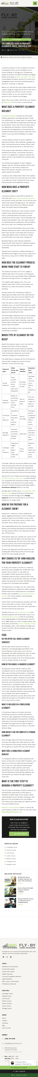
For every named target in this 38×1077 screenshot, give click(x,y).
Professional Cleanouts (9, 984)
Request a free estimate (10, 807)
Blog (3, 32)
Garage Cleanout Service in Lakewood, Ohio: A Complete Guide (25, 900)
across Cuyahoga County (27, 623)
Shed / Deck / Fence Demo (10, 981)
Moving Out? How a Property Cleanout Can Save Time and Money (25, 879)
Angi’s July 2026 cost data (25, 77)
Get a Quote (20, 1071)
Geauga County (6, 996)
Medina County (6, 1001)
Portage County (6, 1008)
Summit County (7, 1003)
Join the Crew (6, 1028)
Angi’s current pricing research (23, 198)
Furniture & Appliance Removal (11, 976)
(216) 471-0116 (21, 1075)
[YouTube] (11, 957)
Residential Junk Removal (10, 966)
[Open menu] (35, 3)
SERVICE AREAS (11, 844)
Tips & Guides (11, 32)
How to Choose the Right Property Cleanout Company (25, 889)
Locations (5, 1023)
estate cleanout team (22, 612)
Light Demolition (7, 979)
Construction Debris (8, 971)
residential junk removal (10, 617)
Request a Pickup (20, 1067)
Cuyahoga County (7, 993)
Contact (4, 1020)
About (4, 1018)
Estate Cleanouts (7, 974)
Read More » (20, 883)
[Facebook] (3, 957)
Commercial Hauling (8, 969)
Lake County (6, 998)
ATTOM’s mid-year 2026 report (13, 478)
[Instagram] (7, 957)
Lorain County (6, 1006)
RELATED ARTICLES (13, 874)
